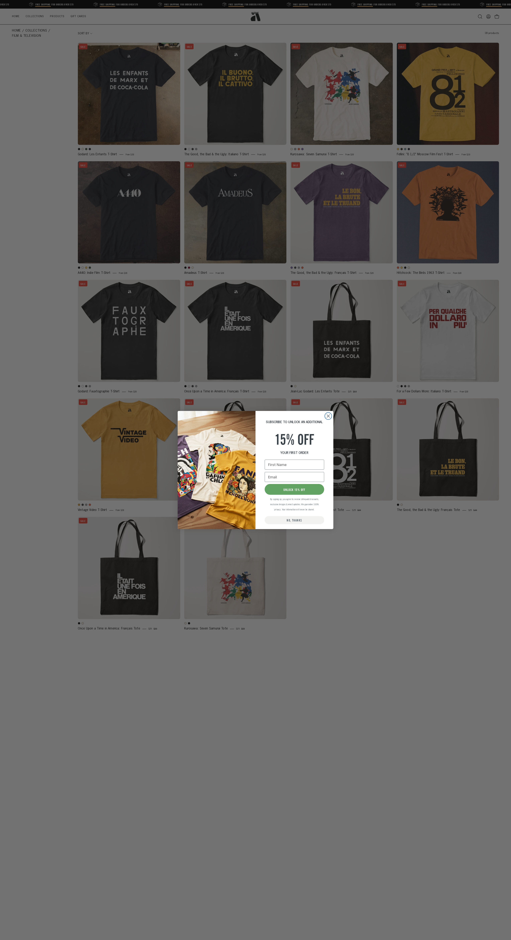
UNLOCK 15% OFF (294, 489)
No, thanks (294, 520)
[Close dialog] (328, 416)
